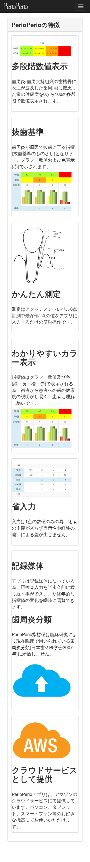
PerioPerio (16, 6)
